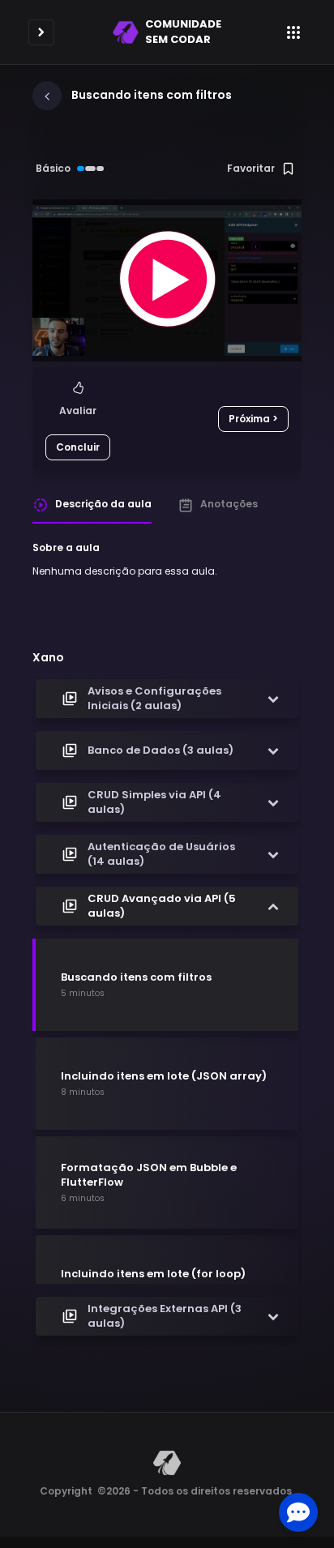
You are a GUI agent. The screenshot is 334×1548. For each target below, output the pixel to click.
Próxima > (253, 418)
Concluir (78, 447)
